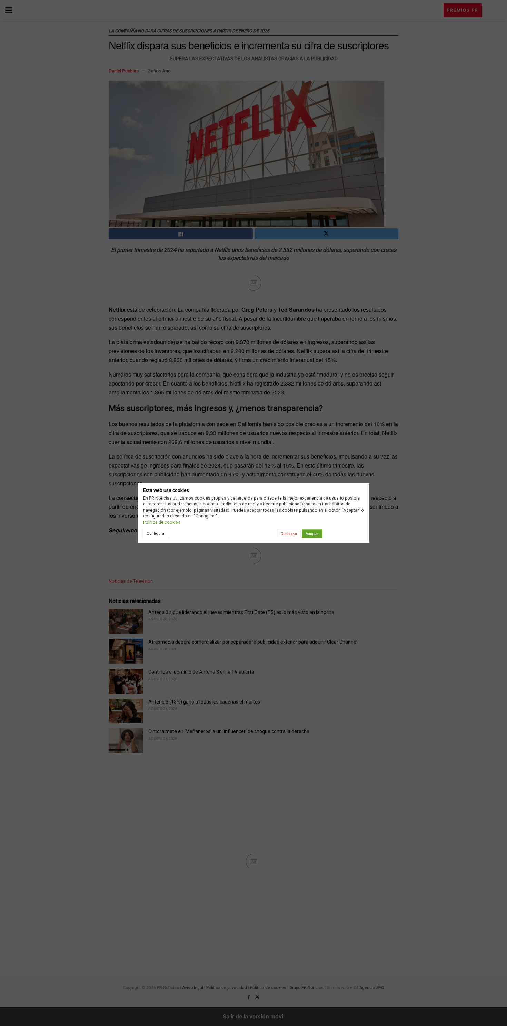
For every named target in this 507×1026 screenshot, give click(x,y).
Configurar (156, 533)
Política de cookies (161, 522)
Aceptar (312, 534)
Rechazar (289, 534)
